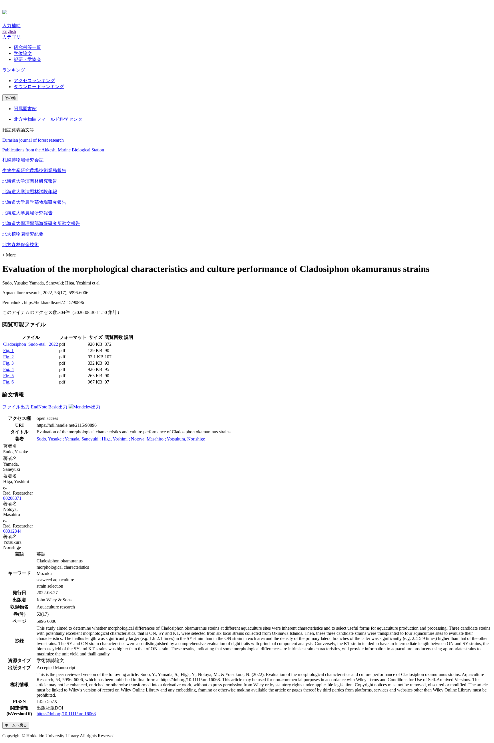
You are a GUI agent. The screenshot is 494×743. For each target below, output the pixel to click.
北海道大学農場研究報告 (27, 212)
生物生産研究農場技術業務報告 (34, 170)
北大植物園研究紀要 (22, 234)
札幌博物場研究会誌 (22, 159)
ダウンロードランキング (39, 86)
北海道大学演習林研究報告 (29, 181)
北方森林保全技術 (20, 244)
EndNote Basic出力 (49, 406)
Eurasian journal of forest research (33, 140)
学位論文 (23, 53)
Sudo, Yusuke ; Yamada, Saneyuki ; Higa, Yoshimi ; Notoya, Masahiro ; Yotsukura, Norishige (121, 438)
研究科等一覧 (27, 47)
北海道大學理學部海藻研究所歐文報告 (41, 223)
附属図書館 (25, 108)
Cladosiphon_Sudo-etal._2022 (30, 344)
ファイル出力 (16, 406)
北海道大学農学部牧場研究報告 (34, 202)
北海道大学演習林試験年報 (29, 191)
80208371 (12, 498)
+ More (9, 254)
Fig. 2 (8, 356)
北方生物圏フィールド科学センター (50, 119)
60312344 (12, 531)
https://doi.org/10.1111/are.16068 (66, 713)
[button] (11, 36)
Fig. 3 (8, 363)
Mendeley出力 (86, 406)
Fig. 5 (8, 375)
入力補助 (11, 25)
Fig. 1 (8, 350)
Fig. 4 (8, 369)
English (9, 31)
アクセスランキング (34, 80)
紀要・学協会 (27, 59)
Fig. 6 (8, 382)
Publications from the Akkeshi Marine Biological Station (53, 149)
